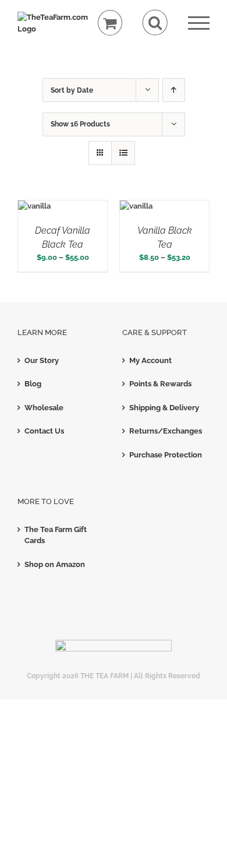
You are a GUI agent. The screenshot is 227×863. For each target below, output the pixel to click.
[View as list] (123, 153)
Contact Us (44, 431)
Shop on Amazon (54, 564)
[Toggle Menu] (199, 23)
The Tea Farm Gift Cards (55, 535)
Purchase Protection (165, 454)
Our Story (41, 360)
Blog (32, 383)
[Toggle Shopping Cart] (110, 23)
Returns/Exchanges (165, 431)
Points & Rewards (160, 383)
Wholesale (43, 407)
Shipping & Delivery (164, 407)
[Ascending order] (173, 90)
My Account (150, 360)
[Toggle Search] (155, 22)
